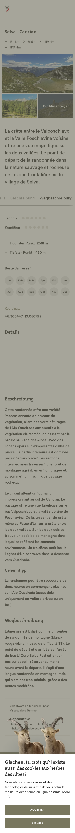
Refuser (37, 823)
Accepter (37, 809)
